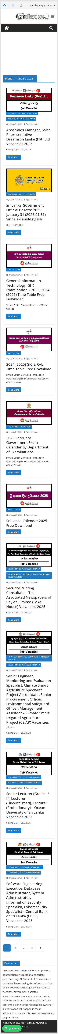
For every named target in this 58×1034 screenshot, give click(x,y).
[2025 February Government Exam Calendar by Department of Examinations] (29, 413)
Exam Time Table (13, 270)
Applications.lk (32, 124)
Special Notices (13, 510)
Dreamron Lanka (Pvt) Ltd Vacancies (22, 113)
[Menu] (52, 16)
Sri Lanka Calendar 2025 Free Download (26, 523)
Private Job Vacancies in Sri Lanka (21, 119)
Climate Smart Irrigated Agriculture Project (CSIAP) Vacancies (28, 658)
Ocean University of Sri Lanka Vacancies (24, 783)
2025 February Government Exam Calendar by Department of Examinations (27, 444)
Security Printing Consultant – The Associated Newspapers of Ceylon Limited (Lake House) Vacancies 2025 (28, 597)
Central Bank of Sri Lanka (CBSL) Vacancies (24, 867)
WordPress (23, 1026)
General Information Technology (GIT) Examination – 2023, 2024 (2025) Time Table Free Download (28, 290)
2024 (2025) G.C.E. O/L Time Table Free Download (28, 366)
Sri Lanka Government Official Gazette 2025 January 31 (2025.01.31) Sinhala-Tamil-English (26, 212)
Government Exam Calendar (19, 427)
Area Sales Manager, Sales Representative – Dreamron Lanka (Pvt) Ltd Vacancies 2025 (28, 136)
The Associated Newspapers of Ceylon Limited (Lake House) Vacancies (28, 575)
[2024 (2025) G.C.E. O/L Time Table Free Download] (29, 339)
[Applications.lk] (6, 28)
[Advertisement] (29, 49)
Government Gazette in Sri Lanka (21, 194)
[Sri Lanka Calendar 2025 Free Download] (29, 496)
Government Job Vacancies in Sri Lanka (23, 569)
